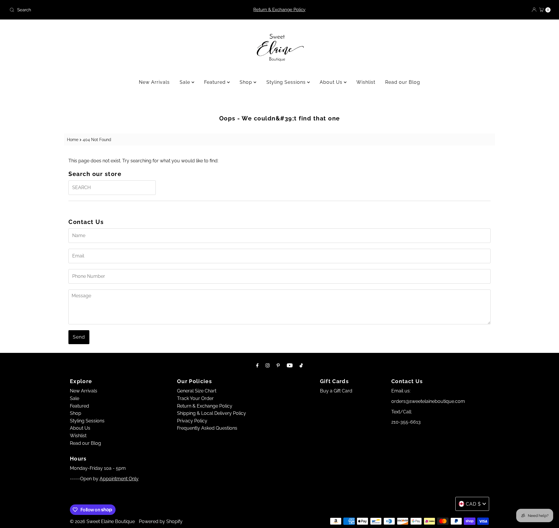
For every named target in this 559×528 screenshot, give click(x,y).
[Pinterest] (278, 365)
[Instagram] (268, 365)
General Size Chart (196, 391)
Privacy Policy (192, 421)
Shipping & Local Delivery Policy (211, 413)
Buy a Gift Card (336, 391)
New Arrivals (154, 82)
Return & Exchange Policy (279, 9)
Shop (247, 82)
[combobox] (96, 10)
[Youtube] (290, 365)
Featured (215, 82)
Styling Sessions (286, 82)
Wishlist (365, 82)
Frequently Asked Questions (207, 428)
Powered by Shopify (161, 521)
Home (72, 139)
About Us (332, 82)
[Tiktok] (301, 365)
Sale (186, 82)
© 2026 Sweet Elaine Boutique (102, 521)
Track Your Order (195, 398)
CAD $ (473, 504)
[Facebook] (257, 365)
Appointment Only (119, 478)
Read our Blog (402, 82)
